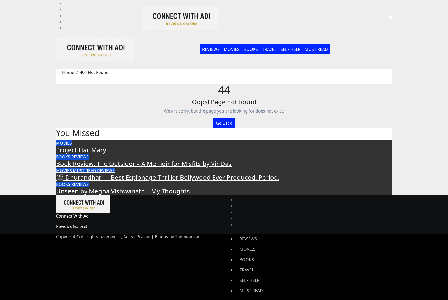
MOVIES (232, 49)
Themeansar (187, 237)
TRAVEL (269, 49)
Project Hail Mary (81, 149)
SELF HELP (290, 49)
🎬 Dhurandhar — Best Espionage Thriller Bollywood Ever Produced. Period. (167, 177)
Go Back (224, 123)
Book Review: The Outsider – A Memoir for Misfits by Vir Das (144, 163)
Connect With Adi (73, 216)
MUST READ (316, 49)
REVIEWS (211, 49)
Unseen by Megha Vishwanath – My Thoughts (123, 191)
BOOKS (251, 49)
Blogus (161, 237)
